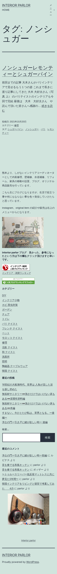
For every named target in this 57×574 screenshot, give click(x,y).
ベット (6, 333)
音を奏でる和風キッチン (15, 464)
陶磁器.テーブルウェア (15, 366)
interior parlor (16, 5)
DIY (4, 295)
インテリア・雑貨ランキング (16, 273)
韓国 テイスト (10, 370)
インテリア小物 (11, 300)
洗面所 (6, 356)
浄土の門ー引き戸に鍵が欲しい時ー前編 (24, 455)
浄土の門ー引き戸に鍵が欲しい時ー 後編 (25, 422)
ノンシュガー (32, 129)
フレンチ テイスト (12, 328)
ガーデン (7, 309)
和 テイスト (8, 352)
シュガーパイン (15, 129)
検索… (5, 429)
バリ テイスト (10, 323)
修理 (16, 125)
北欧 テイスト (10, 347)
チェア (6, 314)
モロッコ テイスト (12, 337)
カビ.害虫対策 (10, 304)
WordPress (32, 561)
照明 (4, 361)
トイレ (6, 318)
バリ (43, 129)
